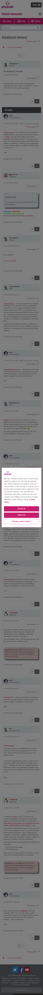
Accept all (21, 509)
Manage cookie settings (21, 521)
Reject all (21, 515)
